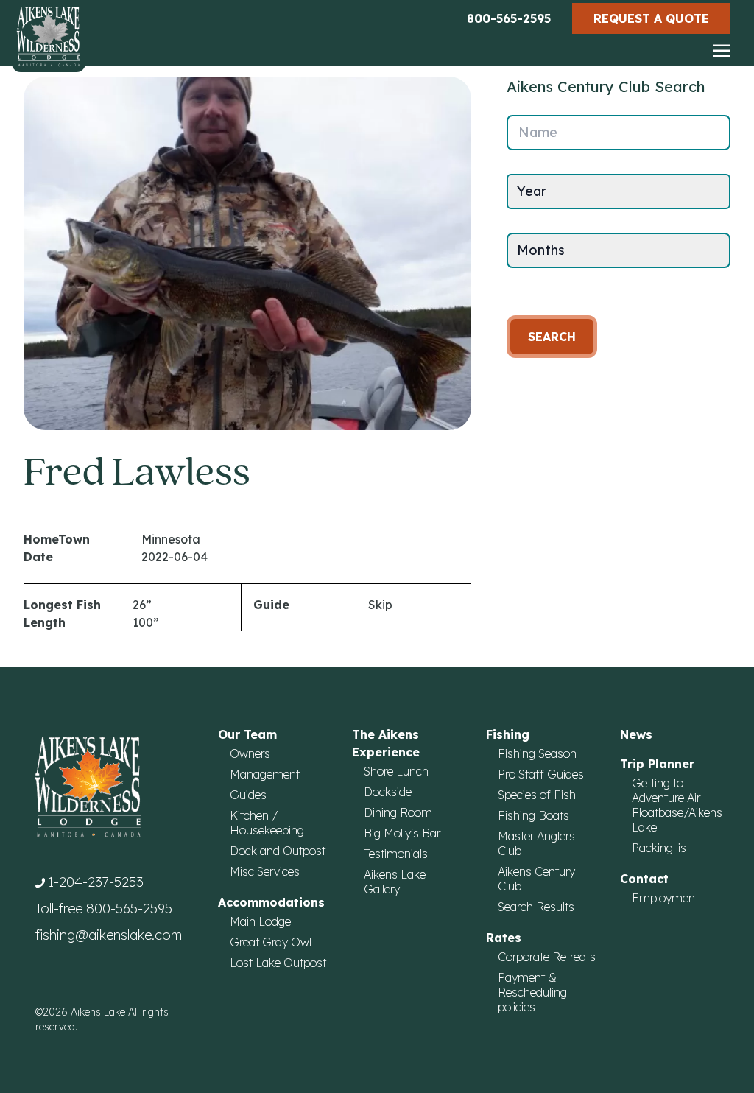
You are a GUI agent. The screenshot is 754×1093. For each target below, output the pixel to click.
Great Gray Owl (270, 942)
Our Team (247, 734)
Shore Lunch (396, 771)
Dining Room (398, 812)
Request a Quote (651, 18)
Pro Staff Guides (541, 774)
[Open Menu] (721, 51)
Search (552, 336)
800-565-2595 (509, 18)
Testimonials (396, 853)
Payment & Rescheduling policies (532, 992)
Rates (503, 937)
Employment (665, 897)
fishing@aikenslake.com (108, 935)
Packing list (661, 847)
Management (265, 774)
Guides (248, 794)
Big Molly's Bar (402, 833)
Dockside (388, 791)
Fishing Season (537, 753)
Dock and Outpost (277, 850)
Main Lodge (260, 921)
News (636, 734)
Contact (644, 878)
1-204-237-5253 (96, 882)
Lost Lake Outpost (278, 962)
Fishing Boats (533, 815)
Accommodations (271, 902)
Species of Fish (537, 794)
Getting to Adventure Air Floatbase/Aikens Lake (677, 805)
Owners (250, 753)
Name (537, 132)
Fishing (507, 734)
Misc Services (265, 871)
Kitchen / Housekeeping (267, 822)
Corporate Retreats (547, 956)
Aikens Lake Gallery (395, 881)
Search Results (536, 906)
